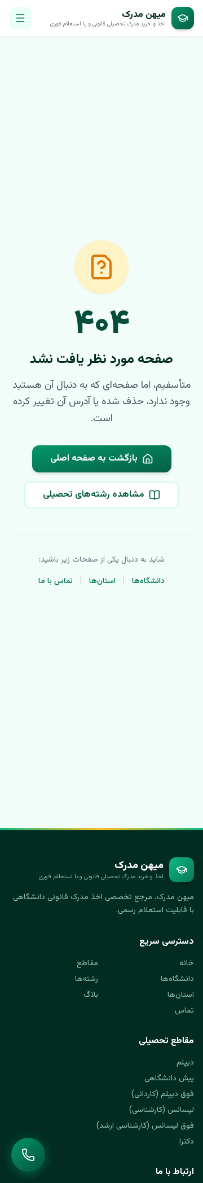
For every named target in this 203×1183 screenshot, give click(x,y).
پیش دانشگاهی (169, 1078)
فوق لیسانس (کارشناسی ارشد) (145, 1126)
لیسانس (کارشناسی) (161, 1110)
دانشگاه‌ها (148, 581)
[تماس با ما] (28, 1155)
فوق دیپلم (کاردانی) (162, 1094)
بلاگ (90, 995)
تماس (184, 1011)
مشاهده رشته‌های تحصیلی (93, 495)
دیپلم (185, 1063)
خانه (186, 963)
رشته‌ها (86, 979)
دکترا (186, 1142)
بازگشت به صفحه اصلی (94, 459)
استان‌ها (102, 581)
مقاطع (87, 963)
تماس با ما (55, 581)
